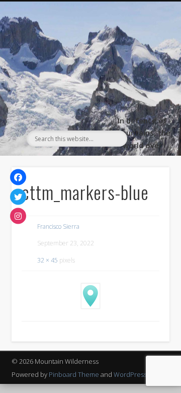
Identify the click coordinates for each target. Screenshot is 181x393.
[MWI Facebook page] (18, 177)
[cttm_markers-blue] (90, 296)
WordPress (130, 374)
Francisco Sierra (58, 226)
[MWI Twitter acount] (18, 196)
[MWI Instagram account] (18, 216)
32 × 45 (47, 260)
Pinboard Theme (74, 374)
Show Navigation (146, 92)
